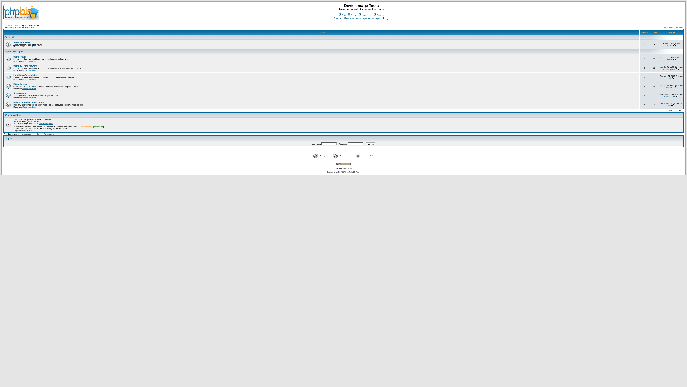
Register (380, 15)
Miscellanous (20, 84)
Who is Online (13, 115)
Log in (387, 18)
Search (354, 15)
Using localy (19, 57)
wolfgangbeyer (669, 69)
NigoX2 (669, 87)
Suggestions (19, 93)
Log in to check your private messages (363, 18)
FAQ (344, 15)
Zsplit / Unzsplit (13, 51)
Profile (338, 18)
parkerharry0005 (46, 124)
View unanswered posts (673, 28)
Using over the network (25, 66)
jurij (669, 78)
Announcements (21, 42)
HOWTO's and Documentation (28, 102)
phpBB (338, 172)
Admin (669, 45)
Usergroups (367, 15)
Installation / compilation (25, 75)
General (9, 37)
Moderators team (29, 47)
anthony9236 (669, 96)
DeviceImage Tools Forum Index (19, 28)
